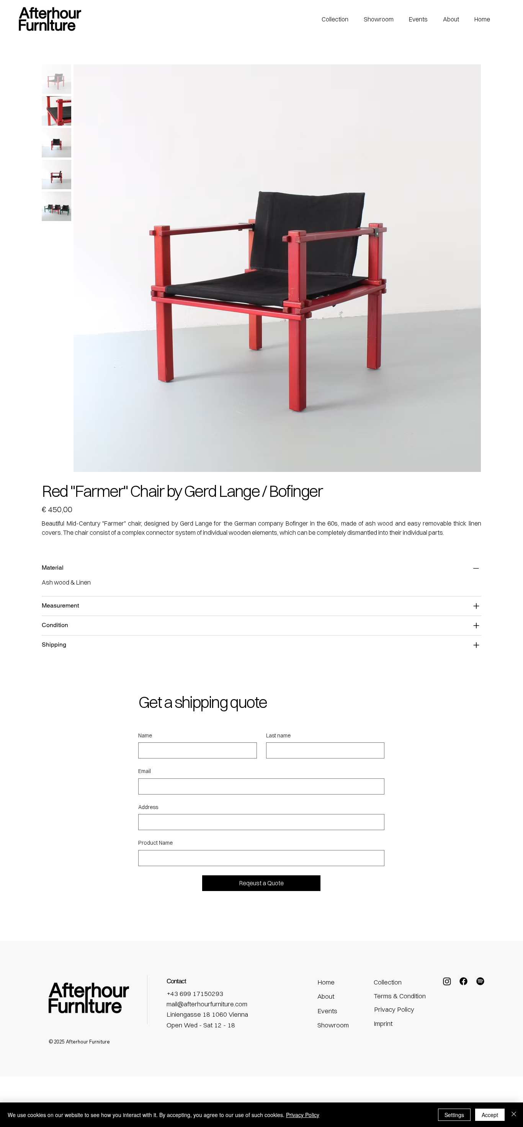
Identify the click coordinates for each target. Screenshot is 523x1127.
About (325, 996)
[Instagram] (447, 981)
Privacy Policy (394, 1009)
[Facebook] (463, 981)
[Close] (513, 1115)
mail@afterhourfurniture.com (207, 1004)
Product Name (155, 842)
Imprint (383, 1023)
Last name (278, 735)
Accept (490, 1115)
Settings (454, 1115)
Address (148, 807)
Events (327, 1011)
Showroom (333, 1025)
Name (145, 735)
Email (144, 771)
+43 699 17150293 (195, 993)
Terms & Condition (400, 996)
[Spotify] (480, 981)
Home (326, 982)
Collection (388, 982)
